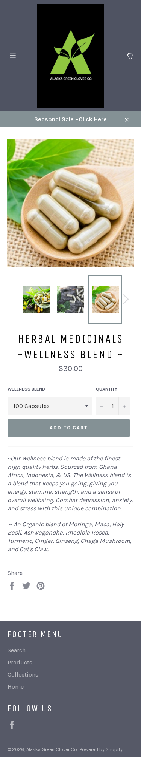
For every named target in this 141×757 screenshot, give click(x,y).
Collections (23, 674)
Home (16, 686)
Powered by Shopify (101, 749)
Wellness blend (26, 389)
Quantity (106, 389)
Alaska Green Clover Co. (52, 749)
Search (17, 650)
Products (20, 662)
